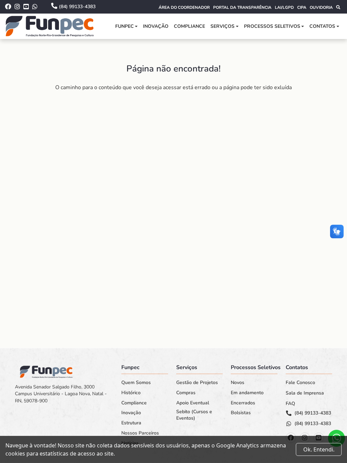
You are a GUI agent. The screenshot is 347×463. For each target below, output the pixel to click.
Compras (186, 393)
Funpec (124, 26)
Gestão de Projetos (197, 383)
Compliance (189, 26)
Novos (237, 383)
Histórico (131, 393)
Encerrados (243, 403)
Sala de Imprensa (305, 393)
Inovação (155, 26)
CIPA (301, 7)
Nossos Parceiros (140, 433)
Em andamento (247, 393)
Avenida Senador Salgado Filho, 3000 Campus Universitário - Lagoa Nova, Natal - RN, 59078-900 (61, 394)
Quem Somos (136, 383)
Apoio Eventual (192, 403)
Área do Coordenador (184, 7)
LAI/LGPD (284, 7)
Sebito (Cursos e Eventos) (194, 415)
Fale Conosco (300, 383)
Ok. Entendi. (318, 449)
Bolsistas (241, 413)
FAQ (290, 404)
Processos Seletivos (272, 26)
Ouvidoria (321, 7)
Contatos (322, 26)
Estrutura (131, 423)
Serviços (222, 26)
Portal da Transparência (242, 7)
